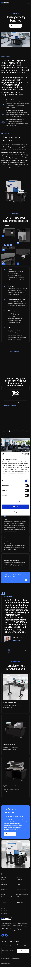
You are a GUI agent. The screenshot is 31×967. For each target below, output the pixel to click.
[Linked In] (6, 935)
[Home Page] (5, 3)
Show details (22, 501)
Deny (15, 512)
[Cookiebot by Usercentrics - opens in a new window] (22, 454)
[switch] (27, 485)
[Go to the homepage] (6, 918)
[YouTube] (2, 935)
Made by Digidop (5, 963)
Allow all (15, 506)
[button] (2, 431)
